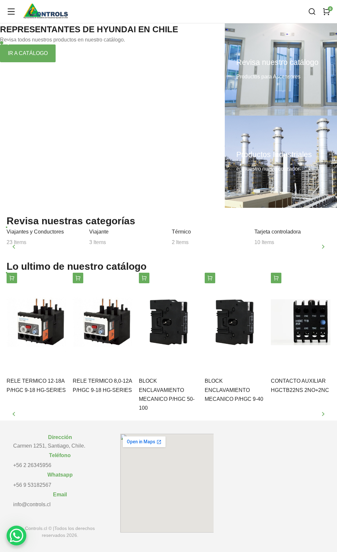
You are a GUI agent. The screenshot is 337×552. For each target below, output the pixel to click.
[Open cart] (326, 11)
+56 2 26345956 (32, 465)
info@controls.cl (32, 504)
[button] (1, 42)
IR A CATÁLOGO (28, 53)
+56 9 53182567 (32, 485)
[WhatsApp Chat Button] (16, 535)
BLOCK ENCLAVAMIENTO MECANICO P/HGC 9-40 (234, 389)
